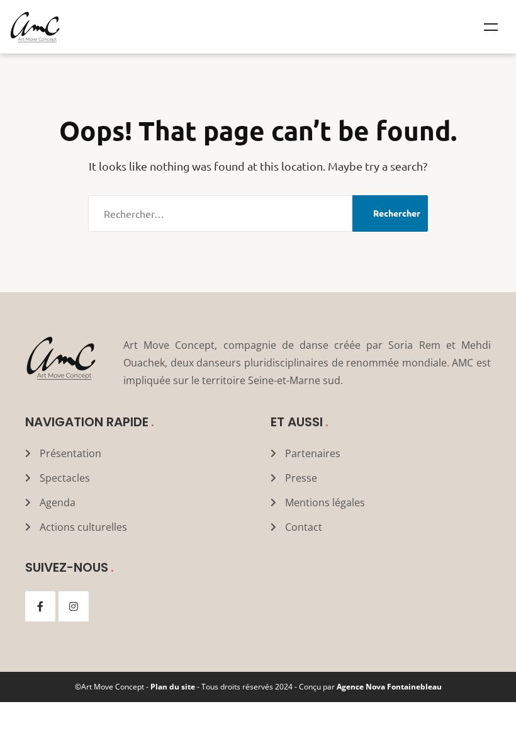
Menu (491, 27)
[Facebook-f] (40, 606)
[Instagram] (74, 606)
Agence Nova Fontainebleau (389, 686)
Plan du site (172, 686)
